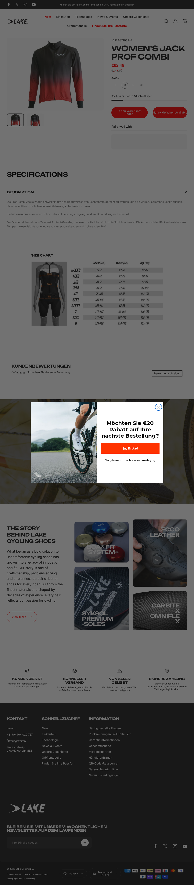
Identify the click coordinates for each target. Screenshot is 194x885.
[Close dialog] (158, 407)
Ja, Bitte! (130, 448)
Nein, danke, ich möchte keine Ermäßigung (130, 460)
